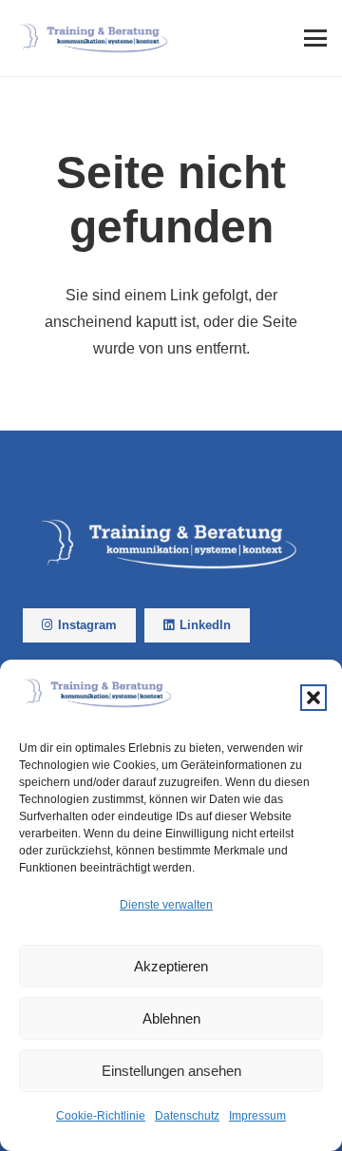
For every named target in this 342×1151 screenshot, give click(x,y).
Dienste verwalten (166, 904)
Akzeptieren (171, 966)
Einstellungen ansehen (171, 1071)
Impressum (257, 1115)
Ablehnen (171, 1018)
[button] (313, 697)
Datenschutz (187, 1115)
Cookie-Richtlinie (100, 1115)
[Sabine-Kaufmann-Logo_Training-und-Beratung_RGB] (94, 38)
